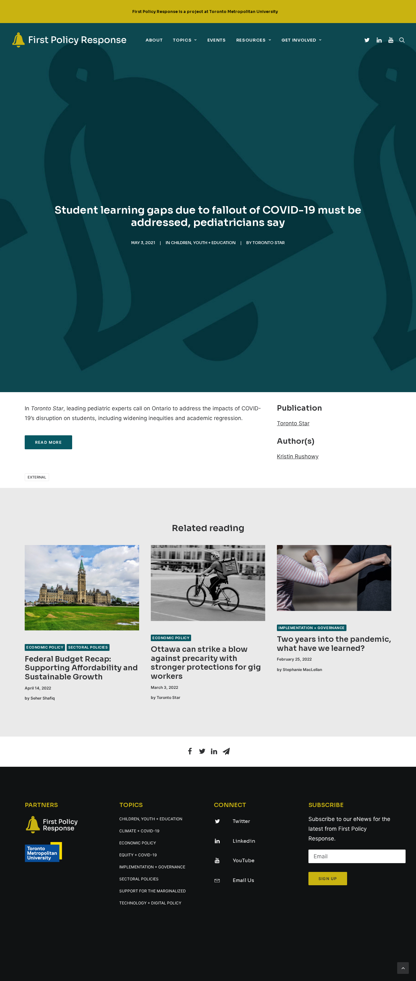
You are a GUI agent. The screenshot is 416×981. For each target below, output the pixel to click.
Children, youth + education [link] (203, 242)
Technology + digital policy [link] (150, 902)
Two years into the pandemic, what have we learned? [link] (334, 644)
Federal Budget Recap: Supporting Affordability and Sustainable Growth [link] (81, 668)
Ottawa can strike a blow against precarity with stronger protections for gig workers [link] (206, 663)
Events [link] (216, 40)
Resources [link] (251, 40)
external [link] (37, 477)
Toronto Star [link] (269, 242)
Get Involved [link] (298, 40)
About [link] (154, 40)
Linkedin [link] (244, 841)
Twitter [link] (241, 821)
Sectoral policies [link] (88, 647)
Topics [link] (182, 40)
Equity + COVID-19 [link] (138, 854)
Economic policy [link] (44, 647)
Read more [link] (48, 442)
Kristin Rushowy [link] (297, 456)
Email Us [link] (243, 880)
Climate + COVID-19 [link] (139, 830)
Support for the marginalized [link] (152, 890)
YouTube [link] (243, 860)
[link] (69, 40)
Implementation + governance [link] (312, 628)
